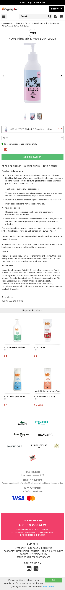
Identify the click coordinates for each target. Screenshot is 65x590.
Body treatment (40, 23)
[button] (61, 16)
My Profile (20, 548)
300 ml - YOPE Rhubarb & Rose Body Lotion (36, 129)
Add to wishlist (13, 166)
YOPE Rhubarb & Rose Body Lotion (15, 26)
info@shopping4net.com (32, 535)
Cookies (24, 554)
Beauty (19, 23)
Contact (35, 551)
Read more (48, 586)
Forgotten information (16, 551)
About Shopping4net (52, 551)
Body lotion (54, 23)
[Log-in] (55, 16)
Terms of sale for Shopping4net (33, 557)
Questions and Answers (40, 548)
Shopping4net (7, 23)
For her (28, 23)
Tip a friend (51, 166)
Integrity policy (39, 554)
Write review (33, 166)
